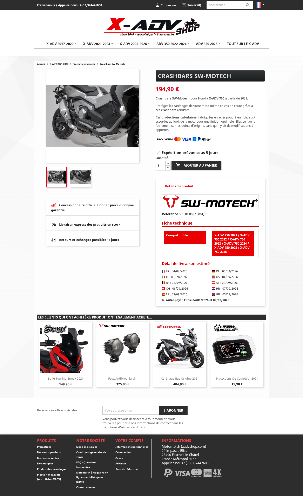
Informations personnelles (131, 447)
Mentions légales (86, 447)
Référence (170, 214)
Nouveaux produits (49, 452)
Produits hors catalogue (51, 469)
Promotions (44, 447)
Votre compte (129, 440)
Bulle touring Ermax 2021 (65, 378)
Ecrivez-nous (46, 5)
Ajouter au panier (196, 165)
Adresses (120, 463)
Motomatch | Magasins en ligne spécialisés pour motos (92, 477)
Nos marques (45, 463)
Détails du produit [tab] (179, 186)
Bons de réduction (126, 469)
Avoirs (119, 458)
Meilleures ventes (48, 458)
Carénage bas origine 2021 (180, 378)
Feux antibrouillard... (122, 378)
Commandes (123, 452)
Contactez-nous (85, 487)
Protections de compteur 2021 (237, 378)
